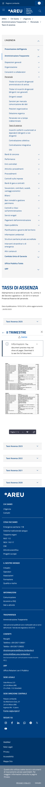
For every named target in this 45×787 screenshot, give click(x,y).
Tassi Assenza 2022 (14, 458)
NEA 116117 (8, 542)
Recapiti (6, 638)
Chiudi (38, 783)
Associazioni (8, 575)
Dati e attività (9, 605)
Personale (34, 21)
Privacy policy (23, 783)
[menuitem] (16, 49)
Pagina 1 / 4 (14, 432)
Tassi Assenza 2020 (14, 482)
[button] (40, 11)
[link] (39, 3)
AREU (4, 18)
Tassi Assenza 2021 (14, 470)
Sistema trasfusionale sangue (15, 530)
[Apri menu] (3, 9)
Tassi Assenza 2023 (14, 446)
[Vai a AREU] (17, 494)
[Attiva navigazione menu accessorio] (3, 3)
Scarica (24, 336)
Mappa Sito (7, 761)
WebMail (6, 742)
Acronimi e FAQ (9, 601)
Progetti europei (10, 553)
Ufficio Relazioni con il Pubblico (16, 670)
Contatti (6, 512)
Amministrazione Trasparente (14, 21)
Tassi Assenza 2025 (14, 321)
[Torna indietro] (4, 332)
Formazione (8, 579)
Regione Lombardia (12, 3)
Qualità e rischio (10, 583)
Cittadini (6, 567)
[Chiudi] (37, 344)
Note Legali (8, 746)
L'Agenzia (27, 18)
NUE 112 (7, 538)
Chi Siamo (15, 18)
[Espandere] (33, 432)
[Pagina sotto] (26, 432)
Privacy (7, 776)
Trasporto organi (10, 534)
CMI (4, 546)
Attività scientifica (10, 549)
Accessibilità (8, 756)
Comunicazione (9, 597)
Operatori (7, 571)
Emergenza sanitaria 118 (13, 526)
